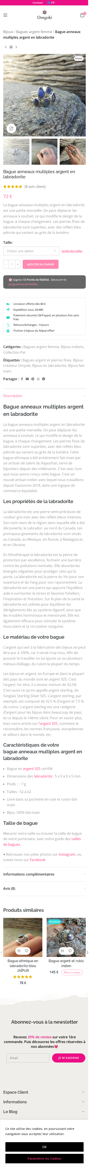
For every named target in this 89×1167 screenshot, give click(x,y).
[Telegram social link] (43, 379)
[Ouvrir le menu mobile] (5, 15)
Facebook (37, 859)
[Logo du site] (44, 14)
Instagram (67, 854)
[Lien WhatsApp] (38, 379)
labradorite (43, 776)
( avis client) (35, 186)
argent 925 (48, 723)
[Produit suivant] (16, 47)
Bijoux (8, 31)
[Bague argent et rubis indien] (66, 937)
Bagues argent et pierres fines (46, 360)
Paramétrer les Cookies (44, 1158)
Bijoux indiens (72, 346)
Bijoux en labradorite (49, 365)
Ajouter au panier (40, 264)
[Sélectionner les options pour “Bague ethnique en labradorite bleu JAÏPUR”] (19, 951)
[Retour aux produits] (11, 47)
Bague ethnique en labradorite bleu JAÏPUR (23, 966)
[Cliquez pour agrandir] (11, 128)
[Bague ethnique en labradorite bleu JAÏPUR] (22, 937)
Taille (7, 242)
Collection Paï (14, 352)
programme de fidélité (23, 284)
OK (44, 1147)
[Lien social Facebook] (21, 379)
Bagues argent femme (34, 31)
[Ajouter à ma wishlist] (10, 61)
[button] (7, 95)
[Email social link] (27, 379)
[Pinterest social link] (33, 379)
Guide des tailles (72, 251)
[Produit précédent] (5, 47)
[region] (44, 1143)
